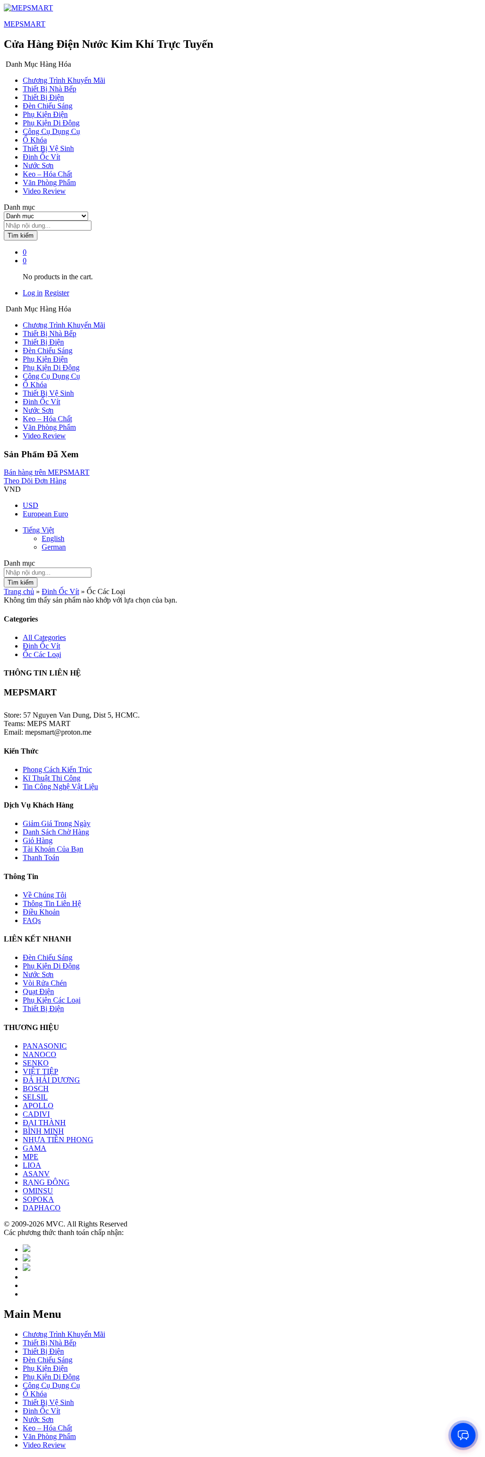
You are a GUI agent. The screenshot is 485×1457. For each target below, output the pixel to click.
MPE (30, 1157)
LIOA (32, 1165)
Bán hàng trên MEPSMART (47, 472)
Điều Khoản (41, 912)
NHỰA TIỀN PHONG (58, 1140)
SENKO (36, 1063)
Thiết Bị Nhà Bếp (49, 89)
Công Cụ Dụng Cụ (51, 131)
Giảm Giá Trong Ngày (56, 823)
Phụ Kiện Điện (45, 114)
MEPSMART (24, 24)
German (54, 547)
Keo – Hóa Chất (47, 174)
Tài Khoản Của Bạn (53, 849)
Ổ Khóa (35, 140)
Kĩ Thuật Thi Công (52, 778)
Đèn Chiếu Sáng (47, 106)
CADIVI (36, 1114)
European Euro (45, 514)
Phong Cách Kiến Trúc (57, 769)
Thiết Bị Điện (43, 97)
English (53, 538)
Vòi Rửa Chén (45, 983)
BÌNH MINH (43, 1131)
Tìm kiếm (21, 235)
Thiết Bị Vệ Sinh (48, 148)
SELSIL (35, 1097)
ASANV (36, 1174)
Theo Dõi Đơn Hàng (35, 481)
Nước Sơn (38, 165)
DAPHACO (42, 1208)
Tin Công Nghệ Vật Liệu (60, 786)
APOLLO (38, 1106)
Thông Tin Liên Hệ (52, 903)
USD (30, 505)
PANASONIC (45, 1046)
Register (57, 293)
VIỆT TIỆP (40, 1071)
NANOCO (39, 1054)
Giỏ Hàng (38, 840)
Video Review (44, 191)
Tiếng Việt (38, 530)
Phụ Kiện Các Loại (52, 1000)
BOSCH (36, 1088)
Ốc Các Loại (42, 654)
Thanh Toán (41, 857)
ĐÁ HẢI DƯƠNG (51, 1080)
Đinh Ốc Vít (41, 157)
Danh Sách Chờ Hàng (56, 832)
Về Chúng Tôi (44, 895)
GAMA (34, 1148)
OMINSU (38, 1191)
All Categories (44, 637)
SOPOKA (38, 1199)
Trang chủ (19, 591)
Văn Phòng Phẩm (49, 182)
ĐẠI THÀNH (44, 1123)
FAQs (32, 920)
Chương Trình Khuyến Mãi (64, 80)
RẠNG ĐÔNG (46, 1182)
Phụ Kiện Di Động (51, 123)
